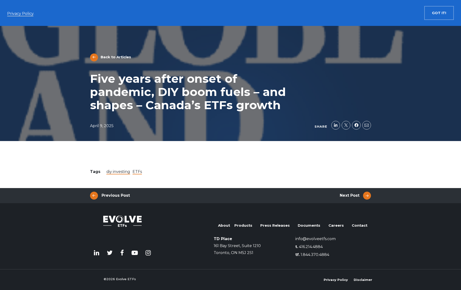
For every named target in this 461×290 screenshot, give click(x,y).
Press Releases (275, 225)
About (224, 225)
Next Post (349, 195)
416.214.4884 (309, 246)
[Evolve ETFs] (122, 228)
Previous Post (116, 195)
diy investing (118, 171)
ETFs (137, 171)
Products (243, 225)
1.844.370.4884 (312, 254)
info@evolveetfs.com (315, 239)
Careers (336, 225)
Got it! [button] (439, 13)
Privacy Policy (336, 280)
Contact (359, 225)
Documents (309, 225)
